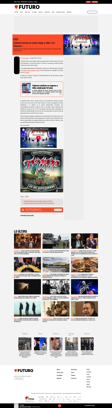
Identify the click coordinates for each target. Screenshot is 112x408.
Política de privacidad (40, 393)
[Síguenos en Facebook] (89, 6)
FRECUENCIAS (30, 1)
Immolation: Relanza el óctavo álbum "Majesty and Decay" (38, 201)
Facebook (88, 377)
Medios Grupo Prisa (29, 401)
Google (88, 369)
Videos (53, 12)
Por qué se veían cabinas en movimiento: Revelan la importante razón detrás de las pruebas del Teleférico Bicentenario (25, 354)
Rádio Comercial (81, 402)
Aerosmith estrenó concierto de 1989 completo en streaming (39, 203)
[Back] (53, 405)
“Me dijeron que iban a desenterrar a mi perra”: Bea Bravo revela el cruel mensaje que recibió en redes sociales (71, 353)
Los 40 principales (47, 397)
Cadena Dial (75, 399)
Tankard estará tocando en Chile (30, 70)
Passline (27, 72)
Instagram (88, 372)
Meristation (75, 402)
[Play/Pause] (59, 405)
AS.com (70, 397)
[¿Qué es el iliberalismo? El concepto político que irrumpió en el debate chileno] (87, 343)
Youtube (88, 381)
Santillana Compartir (60, 397)
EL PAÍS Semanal (67, 399)
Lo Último (16, 12)
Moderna (46, 402)
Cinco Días (59, 399)
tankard (26, 196)
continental (63, 399)
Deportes (41, 12)
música (22, 196)
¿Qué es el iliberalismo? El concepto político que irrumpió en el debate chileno (87, 353)
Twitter (88, 379)
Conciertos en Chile (60, 12)
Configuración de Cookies (57, 393)
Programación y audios (90, 405)
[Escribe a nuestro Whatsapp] (97, 6)
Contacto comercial (18, 378)
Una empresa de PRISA (29, 398)
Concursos (69, 12)
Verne (71, 399)
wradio (53, 399)
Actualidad (34, 12)
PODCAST (36, 1)
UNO (50, 399)
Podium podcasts (40, 400)
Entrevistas (47, 12)
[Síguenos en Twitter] (91, 6)
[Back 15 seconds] (56, 405)
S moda (64, 402)
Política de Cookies (48, 393)
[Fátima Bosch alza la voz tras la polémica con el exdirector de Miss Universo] (40, 343)
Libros (72, 372)
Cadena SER (66, 397)
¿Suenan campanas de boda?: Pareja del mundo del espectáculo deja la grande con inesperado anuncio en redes (56, 354)
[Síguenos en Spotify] (95, 6)
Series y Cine (27, 12)
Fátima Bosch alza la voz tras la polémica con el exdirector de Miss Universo (40, 353)
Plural (53, 402)
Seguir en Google (58, 209)
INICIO (15, 1)
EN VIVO (18, 1)
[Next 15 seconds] (62, 405)
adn (75, 397)
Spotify (88, 384)
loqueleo (69, 402)
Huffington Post (43, 399)
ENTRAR (88, 2)
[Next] (65, 405)
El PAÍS (41, 397)
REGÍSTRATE (95, 2)
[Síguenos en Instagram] (85, 6)
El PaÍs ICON (58, 402)
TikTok (88, 374)
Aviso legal (33, 393)
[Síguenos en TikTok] (87, 6)
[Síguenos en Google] (82, 6)
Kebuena (79, 399)
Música (21, 12)
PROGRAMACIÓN (24, 1)
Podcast (73, 375)
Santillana (53, 397)
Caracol (79, 397)
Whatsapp (88, 386)
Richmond (40, 402)
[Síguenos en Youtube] (93, 6)
